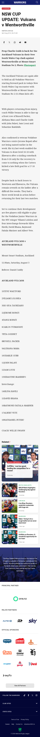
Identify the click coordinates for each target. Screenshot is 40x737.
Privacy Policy (25, 719)
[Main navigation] (3, 2)
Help (12, 724)
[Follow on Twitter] (32, 695)
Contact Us (19, 724)
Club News (6, 8)
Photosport (30, 65)
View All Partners (20, 685)
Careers (7, 724)
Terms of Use (15, 719)
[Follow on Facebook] (28, 695)
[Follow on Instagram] (36, 695)
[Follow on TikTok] (24, 695)
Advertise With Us (29, 724)
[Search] (37, 2)
